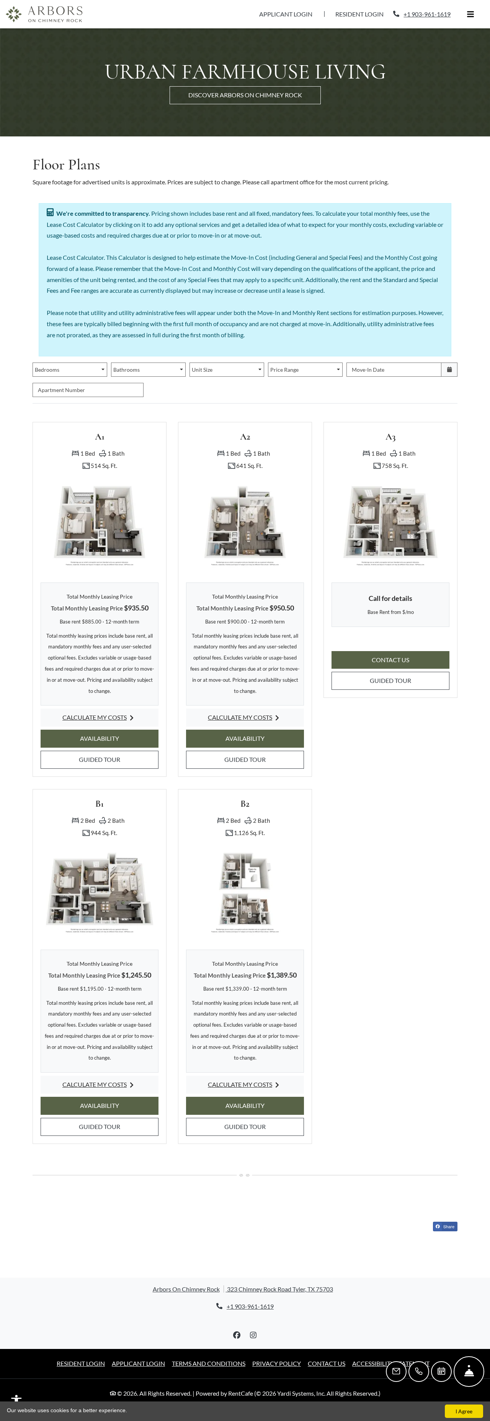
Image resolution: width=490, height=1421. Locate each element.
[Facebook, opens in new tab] (237, 1335)
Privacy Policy (276, 1363)
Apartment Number (61, 390)
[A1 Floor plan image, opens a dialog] (99, 525)
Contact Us (326, 1363)
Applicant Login (290, 14)
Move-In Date (368, 369)
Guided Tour (110, 759)
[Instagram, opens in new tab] (253, 1335)
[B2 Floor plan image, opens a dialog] (245, 892)
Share (448, 1226)
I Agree (464, 1411)
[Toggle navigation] (470, 14)
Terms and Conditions (208, 1363)
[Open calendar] (449, 370)
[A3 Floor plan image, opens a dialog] (390, 525)
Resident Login (363, 14)
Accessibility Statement (391, 1363)
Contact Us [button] (410, 659)
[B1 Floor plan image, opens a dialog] (99, 892)
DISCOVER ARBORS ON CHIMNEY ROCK (245, 94)
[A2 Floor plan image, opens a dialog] (245, 525)
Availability (110, 738)
